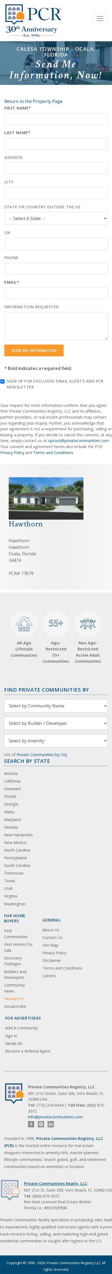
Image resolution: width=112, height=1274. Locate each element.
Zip (7, 232)
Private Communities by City (42, 754)
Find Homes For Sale (18, 947)
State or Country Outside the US (42, 206)
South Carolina (17, 865)
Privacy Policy (12, 452)
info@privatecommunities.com (55, 1116)
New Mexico (15, 842)
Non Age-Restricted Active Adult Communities (88, 652)
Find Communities (16, 933)
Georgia (11, 804)
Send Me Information (34, 350)
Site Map (50, 945)
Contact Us (52, 937)
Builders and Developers (15, 974)
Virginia (10, 896)
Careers (49, 975)
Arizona (10, 773)
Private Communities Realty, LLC (55, 1183)
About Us (50, 929)
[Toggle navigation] (100, 18)
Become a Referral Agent (27, 1051)
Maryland (12, 819)
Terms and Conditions (53, 452)
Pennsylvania (15, 857)
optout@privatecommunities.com (78, 440)
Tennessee (14, 873)
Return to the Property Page (33, 101)
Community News (14, 988)
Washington (15, 903)
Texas (9, 880)
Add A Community (21, 1027)
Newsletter (14, 998)
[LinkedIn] (51, 1124)
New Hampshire (18, 834)
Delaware (12, 788)
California (12, 781)
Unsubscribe (15, 1006)
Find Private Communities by (46, 689)
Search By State (27, 760)
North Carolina (17, 850)
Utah (8, 888)
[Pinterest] (41, 1124)
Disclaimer (51, 960)
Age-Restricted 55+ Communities (56, 640)
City (8, 182)
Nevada (11, 827)
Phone (11, 257)
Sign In (11, 1035)
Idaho (9, 811)
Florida (10, 796)
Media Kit (13, 1043)
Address (13, 157)
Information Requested (31, 306)
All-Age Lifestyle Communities (24, 649)
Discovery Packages (12, 961)
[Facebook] (31, 1124)
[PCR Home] (16, 1093)
